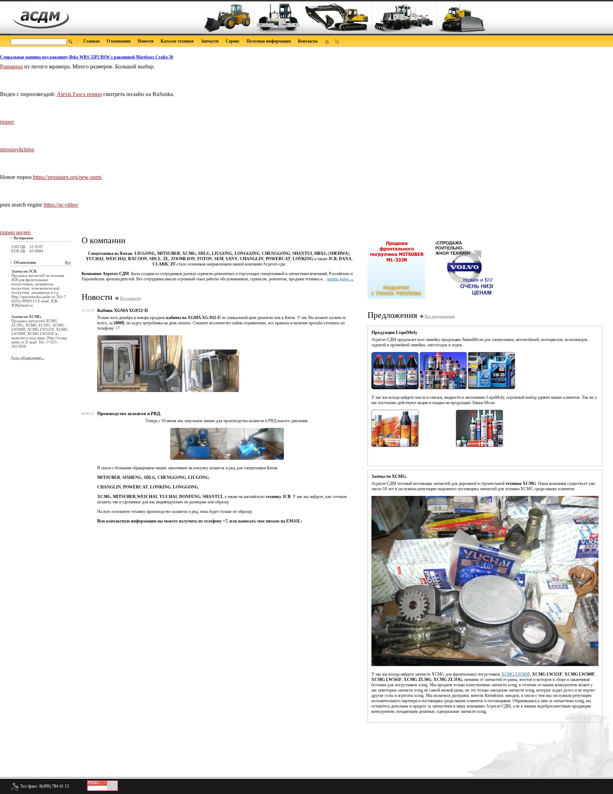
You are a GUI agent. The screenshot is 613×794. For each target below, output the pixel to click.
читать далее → (340, 278)
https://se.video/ (61, 205)
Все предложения (439, 316)
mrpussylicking (17, 149)
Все (68, 262)
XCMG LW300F (515, 674)
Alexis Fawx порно (79, 94)
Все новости (130, 298)
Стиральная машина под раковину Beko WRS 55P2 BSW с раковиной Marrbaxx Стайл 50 (86, 57)
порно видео (15, 232)
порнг (7, 122)
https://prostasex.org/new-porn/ (67, 177)
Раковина (11, 66)
